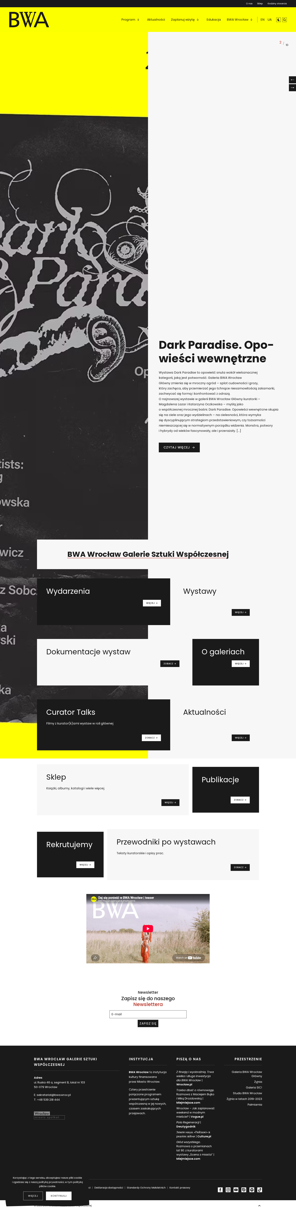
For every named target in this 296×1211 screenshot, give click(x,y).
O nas (249, 3)
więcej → (152, 603)
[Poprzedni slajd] (292, 79)
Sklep (260, 3)
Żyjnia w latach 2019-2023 (244, 1099)
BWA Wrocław (237, 19)
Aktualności (156, 19)
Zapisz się (148, 1023)
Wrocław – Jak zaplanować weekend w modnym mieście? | (195, 1112)
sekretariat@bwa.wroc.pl (54, 1095)
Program (128, 19)
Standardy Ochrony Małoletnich (146, 1187)
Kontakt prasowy (179, 1187)
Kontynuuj (59, 1196)
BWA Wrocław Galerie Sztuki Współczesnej (148, 554)
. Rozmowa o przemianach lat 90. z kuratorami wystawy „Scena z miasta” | (195, 1150)
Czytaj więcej (182, 447)
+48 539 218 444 (48, 1100)
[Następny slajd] (292, 87)
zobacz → (170, 663)
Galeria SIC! (254, 1087)
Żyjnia (258, 1082)
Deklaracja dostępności (108, 1187)
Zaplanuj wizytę (183, 19)
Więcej (33, 1196)
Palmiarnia (255, 1105)
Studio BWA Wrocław (247, 1093)
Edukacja (214, 19)
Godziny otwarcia (277, 3)
